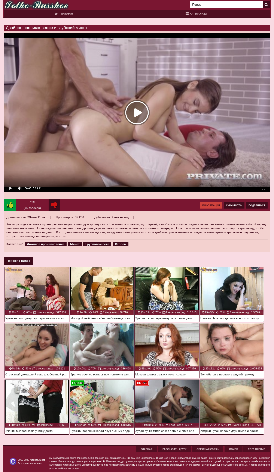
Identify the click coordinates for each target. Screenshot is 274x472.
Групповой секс (97, 244)
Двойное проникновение (45, 244)
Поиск (233, 449)
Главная (66, 13)
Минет (75, 244)
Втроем (120, 244)
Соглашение (256, 449)
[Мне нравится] (10, 205)
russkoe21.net (37, 460)
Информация (211, 205)
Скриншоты (234, 205)
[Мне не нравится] (54, 205)
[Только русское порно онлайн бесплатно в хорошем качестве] (36, 5)
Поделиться (257, 205)
